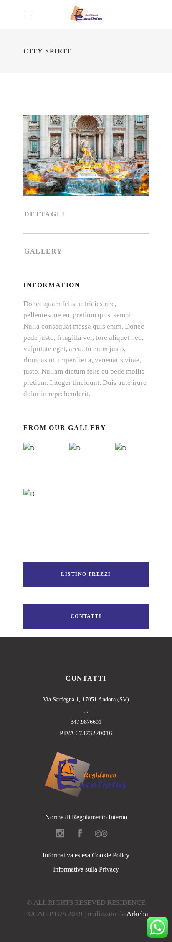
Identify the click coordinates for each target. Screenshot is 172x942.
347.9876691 (86, 722)
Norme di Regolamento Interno (86, 817)
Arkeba (137, 914)
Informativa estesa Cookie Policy (86, 855)
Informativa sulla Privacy (86, 869)
